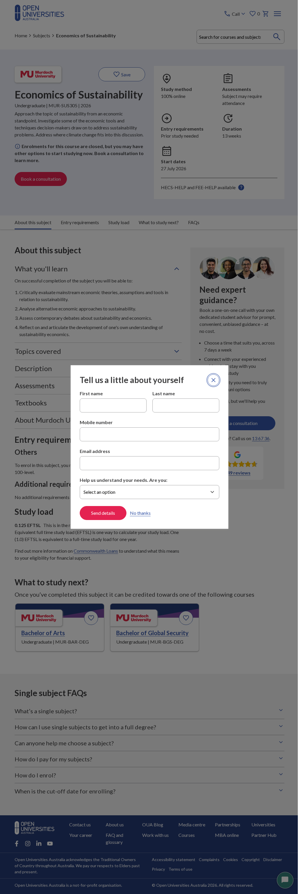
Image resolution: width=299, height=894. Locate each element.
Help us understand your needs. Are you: (121, 480)
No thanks (138, 513)
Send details (101, 513)
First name (88, 393)
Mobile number (93, 422)
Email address (92, 451)
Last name (161, 393)
